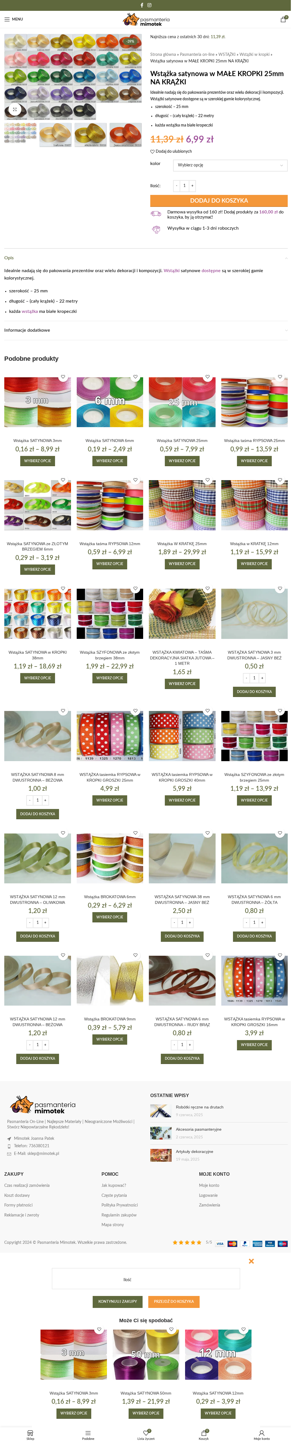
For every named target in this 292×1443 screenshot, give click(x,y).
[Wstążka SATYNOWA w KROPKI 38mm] (37, 613)
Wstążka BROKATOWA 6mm (110, 896)
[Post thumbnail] (161, 1111)
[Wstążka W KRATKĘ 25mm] (182, 505)
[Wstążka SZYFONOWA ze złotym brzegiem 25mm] (254, 736)
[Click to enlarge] (15, 109)
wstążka (30, 311)
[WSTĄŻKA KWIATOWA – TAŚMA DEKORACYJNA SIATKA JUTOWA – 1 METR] (182, 613)
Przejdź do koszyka (174, 1302)
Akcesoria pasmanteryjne (199, 1129)
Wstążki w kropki (254, 55)
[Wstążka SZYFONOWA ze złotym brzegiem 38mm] (110, 613)
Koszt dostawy (17, 1196)
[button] (254, 692)
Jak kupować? (114, 1186)
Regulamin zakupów (119, 1215)
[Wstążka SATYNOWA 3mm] (37, 402)
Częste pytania (114, 1196)
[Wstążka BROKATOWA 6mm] (110, 858)
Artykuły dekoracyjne (194, 1151)
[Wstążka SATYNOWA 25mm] (182, 402)
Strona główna (163, 55)
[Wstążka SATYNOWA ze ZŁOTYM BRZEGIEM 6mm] (37, 505)
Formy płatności (18, 1205)
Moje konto (209, 1186)
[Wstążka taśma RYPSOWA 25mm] (254, 402)
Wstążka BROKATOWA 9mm (110, 1019)
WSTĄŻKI (227, 55)
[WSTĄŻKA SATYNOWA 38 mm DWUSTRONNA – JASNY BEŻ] (182, 858)
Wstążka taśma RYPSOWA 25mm (254, 440)
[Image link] (42, 1104)
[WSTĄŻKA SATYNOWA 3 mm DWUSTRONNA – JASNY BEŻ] (254, 613)
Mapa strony (113, 1225)
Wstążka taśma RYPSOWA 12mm (110, 543)
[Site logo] (146, 19)
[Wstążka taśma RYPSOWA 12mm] (110, 505)
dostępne (211, 270)
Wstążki (172, 270)
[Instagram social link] (149, 5)
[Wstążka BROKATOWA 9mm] (110, 980)
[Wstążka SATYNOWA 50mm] (146, 1354)
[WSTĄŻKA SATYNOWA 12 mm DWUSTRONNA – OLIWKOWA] (37, 858)
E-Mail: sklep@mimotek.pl (36, 1154)
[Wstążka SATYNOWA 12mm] (218, 1354)
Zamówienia (209, 1205)
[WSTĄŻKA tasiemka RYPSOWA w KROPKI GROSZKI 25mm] (110, 736)
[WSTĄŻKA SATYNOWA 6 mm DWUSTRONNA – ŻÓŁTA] (254, 858)
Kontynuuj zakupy (117, 1302)
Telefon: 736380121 (31, 1146)
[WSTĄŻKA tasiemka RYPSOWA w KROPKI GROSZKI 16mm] (254, 980)
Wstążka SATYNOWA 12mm (218, 1393)
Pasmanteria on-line (197, 55)
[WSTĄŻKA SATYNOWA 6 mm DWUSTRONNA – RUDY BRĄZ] (182, 980)
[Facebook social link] (142, 5)
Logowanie (208, 1196)
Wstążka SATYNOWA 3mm (37, 440)
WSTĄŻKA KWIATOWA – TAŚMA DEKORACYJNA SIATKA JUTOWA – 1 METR (182, 658)
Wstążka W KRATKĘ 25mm (182, 543)
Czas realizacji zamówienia (27, 1186)
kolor (155, 163)
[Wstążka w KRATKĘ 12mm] (254, 505)
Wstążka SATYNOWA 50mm (146, 1393)
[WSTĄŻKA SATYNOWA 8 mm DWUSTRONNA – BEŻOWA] (37, 736)
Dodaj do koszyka (219, 201)
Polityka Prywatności (120, 1205)
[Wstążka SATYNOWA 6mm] (110, 402)
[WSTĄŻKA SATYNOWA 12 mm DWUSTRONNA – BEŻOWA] (37, 980)
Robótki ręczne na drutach (200, 1107)
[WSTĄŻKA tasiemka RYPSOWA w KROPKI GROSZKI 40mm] (182, 736)
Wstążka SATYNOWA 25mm (182, 440)
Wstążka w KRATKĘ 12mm (254, 543)
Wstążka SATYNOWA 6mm (110, 440)
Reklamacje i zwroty (21, 1215)
